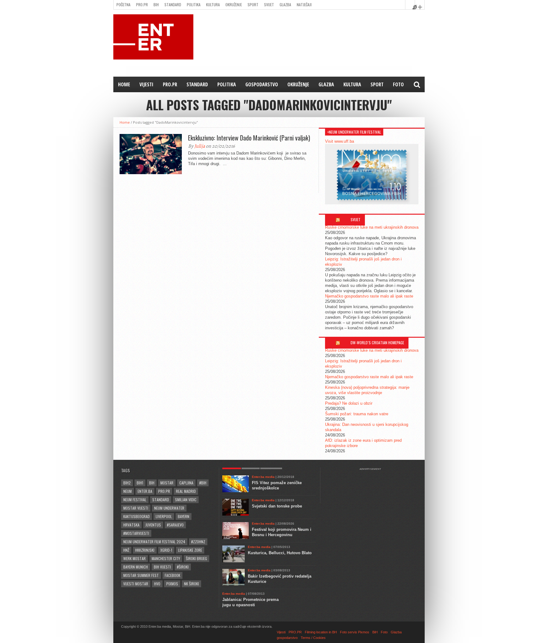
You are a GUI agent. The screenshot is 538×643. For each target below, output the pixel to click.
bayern (183, 516)
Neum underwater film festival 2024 (154, 541)
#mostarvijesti (136, 533)
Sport (253, 4)
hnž (126, 550)
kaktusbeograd (136, 516)
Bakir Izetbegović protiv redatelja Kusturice (279, 579)
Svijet (269, 4)
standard (160, 499)
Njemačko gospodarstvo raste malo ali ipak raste (369, 296)
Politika (194, 4)
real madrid (186, 491)
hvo (157, 583)
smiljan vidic (185, 499)
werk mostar (134, 558)
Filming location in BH (321, 632)
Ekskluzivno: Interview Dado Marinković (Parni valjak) (249, 137)
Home (124, 84)
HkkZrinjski (144, 550)
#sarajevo (175, 524)
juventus (153, 524)
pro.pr (164, 491)
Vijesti (146, 84)
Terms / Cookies (313, 638)
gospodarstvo (261, 84)
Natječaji (304, 4)
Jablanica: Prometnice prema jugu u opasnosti (250, 602)
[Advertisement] (373, 486)
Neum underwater (169, 508)
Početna (123, 4)
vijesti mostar (135, 583)
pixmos (172, 583)
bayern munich (135, 566)
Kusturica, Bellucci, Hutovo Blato (280, 552)
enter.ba (145, 491)
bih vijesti (162, 566)
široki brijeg (196, 558)
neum (127, 491)
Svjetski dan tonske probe (277, 506)
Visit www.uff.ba (339, 141)
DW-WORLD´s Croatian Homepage (377, 342)
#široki (183, 566)
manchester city (166, 558)
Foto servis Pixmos (354, 632)
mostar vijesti (135, 508)
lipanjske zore (190, 550)
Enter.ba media (263, 477)
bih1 (140, 482)
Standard (172, 4)
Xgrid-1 (166, 550)
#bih (202, 482)
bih (151, 482)
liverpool (164, 516)
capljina (186, 482)
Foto (398, 84)
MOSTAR (166, 482)
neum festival (134, 499)
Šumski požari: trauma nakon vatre (356, 414)
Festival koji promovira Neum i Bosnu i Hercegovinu (281, 532)
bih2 (127, 482)
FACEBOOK (172, 575)
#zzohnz (198, 541)
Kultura (213, 4)
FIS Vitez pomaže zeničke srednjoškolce (277, 485)
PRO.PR (142, 4)
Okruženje (233, 4)
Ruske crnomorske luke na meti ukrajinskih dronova (371, 227)
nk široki (191, 583)
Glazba (285, 4)
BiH (156, 4)
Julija (199, 146)
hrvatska (131, 524)
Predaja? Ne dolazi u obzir (348, 403)
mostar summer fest (141, 575)
